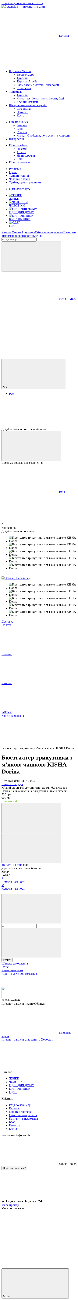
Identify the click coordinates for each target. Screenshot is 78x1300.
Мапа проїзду (10, 1205)
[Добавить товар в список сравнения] (31, 818)
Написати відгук (12, 784)
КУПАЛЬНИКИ (19, 219)
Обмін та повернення (49, 232)
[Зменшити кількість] (31, 909)
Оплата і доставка (23, 232)
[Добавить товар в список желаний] (31, 848)
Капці (20, 159)
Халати (21, 152)
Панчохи (22, 112)
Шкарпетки (24, 108)
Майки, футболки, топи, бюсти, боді (40, 98)
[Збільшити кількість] (31, 943)
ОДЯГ (13, 226)
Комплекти (24, 88)
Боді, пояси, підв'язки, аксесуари (38, 84)
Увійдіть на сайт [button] (12, 864)
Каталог (7, 232)
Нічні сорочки (26, 155)
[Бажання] (39, 413)
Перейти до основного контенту (22, 3)
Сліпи (20, 128)
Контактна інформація (23, 1118)
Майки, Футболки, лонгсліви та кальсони (44, 135)
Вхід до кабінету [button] (19, 1105)
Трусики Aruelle (27, 81)
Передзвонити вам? (14, 1168)
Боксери (22, 125)
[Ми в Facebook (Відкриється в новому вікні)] (30, 328)
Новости (27, 235)
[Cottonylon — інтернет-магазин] (20, 996)
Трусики (22, 78)
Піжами (22, 148)
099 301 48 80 (67, 299)
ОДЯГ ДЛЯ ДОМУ (21, 212)
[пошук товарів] (31, 257)
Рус (11, 393)
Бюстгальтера (25, 74)
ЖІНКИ (14, 198)
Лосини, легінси (27, 101)
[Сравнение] (31, 446)
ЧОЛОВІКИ (17, 205)
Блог (19, 235)
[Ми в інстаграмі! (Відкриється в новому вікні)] (30, 357)
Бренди (38, 235)
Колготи (22, 115)
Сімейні (22, 132)
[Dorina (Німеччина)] (16, 578)
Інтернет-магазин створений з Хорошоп (27, 1039)
